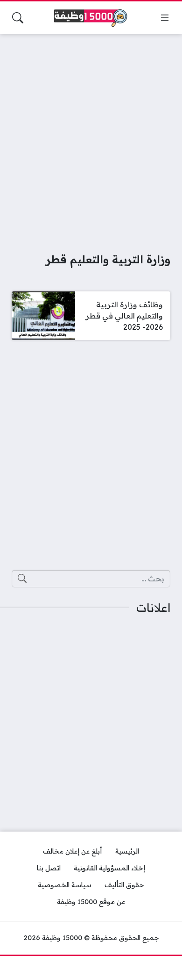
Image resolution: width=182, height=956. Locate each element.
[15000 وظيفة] (91, 18)
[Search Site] (18, 18)
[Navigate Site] (165, 18)
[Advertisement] (91, 137)
